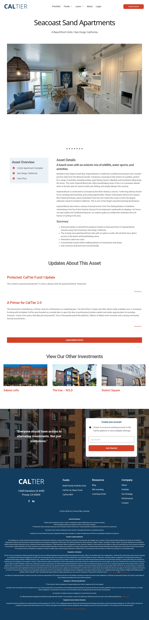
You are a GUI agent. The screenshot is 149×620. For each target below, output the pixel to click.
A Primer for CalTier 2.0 (24, 303)
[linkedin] (33, 503)
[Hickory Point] (74, 375)
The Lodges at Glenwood (18, 390)
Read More (137, 291)
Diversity (86, 513)
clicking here (125, 598)
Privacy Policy (77, 513)
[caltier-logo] (15, 3)
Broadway (108, 390)
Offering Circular (112, 574)
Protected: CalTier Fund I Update (31, 277)
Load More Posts (74, 340)
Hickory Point (61, 390)
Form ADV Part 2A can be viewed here (74, 611)
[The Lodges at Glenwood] (25, 375)
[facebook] (29, 503)
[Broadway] (124, 375)
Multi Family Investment (60, 394)
